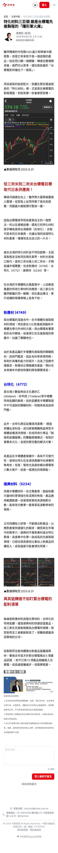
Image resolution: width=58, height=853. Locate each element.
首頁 (6, 16)
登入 (44, 5)
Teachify (32, 836)
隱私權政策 (35, 829)
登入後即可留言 (43, 776)
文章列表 (15, 16)
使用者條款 (22, 829)
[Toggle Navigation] (54, 5)
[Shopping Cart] (35, 4)
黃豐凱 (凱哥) (23, 33)
